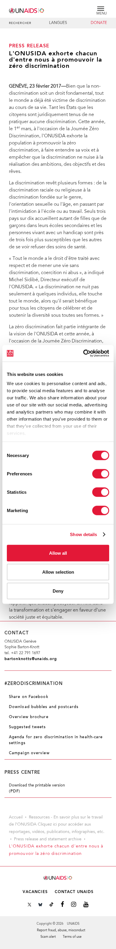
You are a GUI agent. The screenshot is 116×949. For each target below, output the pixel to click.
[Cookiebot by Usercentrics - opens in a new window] (83, 353)
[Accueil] (27, 9)
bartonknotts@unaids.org (30, 659)
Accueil (16, 818)
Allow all (58, 552)
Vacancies (35, 892)
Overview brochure (28, 717)
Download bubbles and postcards (44, 707)
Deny (58, 590)
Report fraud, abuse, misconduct (61, 930)
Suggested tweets (27, 727)
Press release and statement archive (47, 839)
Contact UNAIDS (74, 892)
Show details (83, 534)
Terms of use (72, 937)
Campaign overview (29, 753)
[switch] (100, 473)
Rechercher (20, 23)
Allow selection (58, 571)
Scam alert (48, 937)
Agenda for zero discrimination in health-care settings (56, 740)
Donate (99, 23)
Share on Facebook (28, 697)
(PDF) (15, 791)
